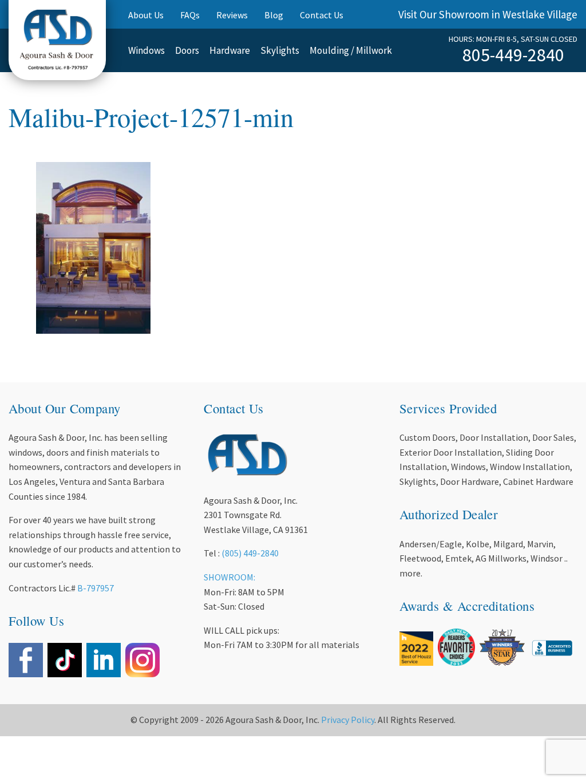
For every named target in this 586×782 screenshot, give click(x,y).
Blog (273, 15)
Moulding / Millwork (351, 50)
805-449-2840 (513, 55)
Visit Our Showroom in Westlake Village (487, 14)
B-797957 (95, 588)
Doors (187, 50)
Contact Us (321, 15)
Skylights (279, 50)
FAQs (190, 15)
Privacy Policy (347, 719)
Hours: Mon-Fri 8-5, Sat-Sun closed (513, 39)
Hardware (229, 50)
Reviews (232, 15)
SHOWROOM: (229, 577)
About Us (146, 15)
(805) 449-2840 (250, 553)
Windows (146, 50)
